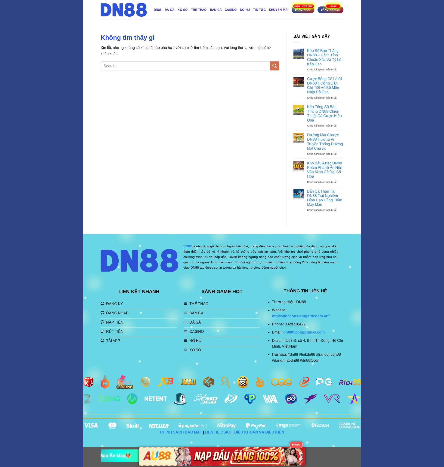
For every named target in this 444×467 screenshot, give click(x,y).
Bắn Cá (216, 10)
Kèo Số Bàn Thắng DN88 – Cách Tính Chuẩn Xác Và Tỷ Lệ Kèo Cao (324, 57)
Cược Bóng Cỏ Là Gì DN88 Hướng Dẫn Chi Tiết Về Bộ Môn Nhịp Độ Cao (324, 85)
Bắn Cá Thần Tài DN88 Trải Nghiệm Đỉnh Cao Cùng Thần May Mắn (324, 198)
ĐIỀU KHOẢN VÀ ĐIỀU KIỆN (259, 432)
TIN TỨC (259, 10)
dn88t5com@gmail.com (304, 332)
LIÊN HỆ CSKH (218, 432)
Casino (231, 10)
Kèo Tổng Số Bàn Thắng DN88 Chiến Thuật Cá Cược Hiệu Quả (324, 113)
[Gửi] (274, 65)
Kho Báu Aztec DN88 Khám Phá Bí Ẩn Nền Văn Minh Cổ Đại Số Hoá (324, 170)
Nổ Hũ (245, 10)
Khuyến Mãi (279, 10)
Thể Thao (199, 10)
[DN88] (124, 10)
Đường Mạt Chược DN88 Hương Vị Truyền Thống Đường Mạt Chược (325, 141)
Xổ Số (183, 10)
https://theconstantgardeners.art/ (301, 316)
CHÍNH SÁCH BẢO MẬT (181, 432)
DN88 (157, 10)
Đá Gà (169, 10)
